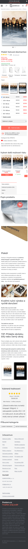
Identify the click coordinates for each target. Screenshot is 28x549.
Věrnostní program (7, 465)
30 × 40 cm (6, 97)
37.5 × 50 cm (6, 100)
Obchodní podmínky (7, 453)
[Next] (25, 28)
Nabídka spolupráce (20, 444)
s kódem (10, 59)
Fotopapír (4, 75)
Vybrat (7, 174)
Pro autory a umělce (20, 447)
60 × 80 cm (6, 107)
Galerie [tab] (3, 190)
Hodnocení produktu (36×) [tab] (8, 187)
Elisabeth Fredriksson (6, 426)
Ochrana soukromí (7, 459)
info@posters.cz (6, 484)
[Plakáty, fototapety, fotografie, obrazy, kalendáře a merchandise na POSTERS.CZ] (14, 5)
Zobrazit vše (14, 398)
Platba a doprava (6, 450)
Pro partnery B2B (19, 462)
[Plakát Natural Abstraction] (18, 162)
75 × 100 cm (6, 110)
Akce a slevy (5, 462)
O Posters (5, 447)
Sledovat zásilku (6, 438)
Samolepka (23, 75)
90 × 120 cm (6, 113)
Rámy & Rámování (19, 438)
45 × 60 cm (6, 103)
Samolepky (17, 441)
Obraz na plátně (10, 75)
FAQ (3, 444)
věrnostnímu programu (12, 134)
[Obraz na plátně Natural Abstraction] (6, 162)
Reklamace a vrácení (7, 456)
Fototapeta (17, 75)
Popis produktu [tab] (5, 184)
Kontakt (4, 441)
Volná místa (5, 471)
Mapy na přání (18, 471)
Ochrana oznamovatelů (8, 496)
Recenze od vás (6, 468)
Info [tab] (3, 193)
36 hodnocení (16, 54)
